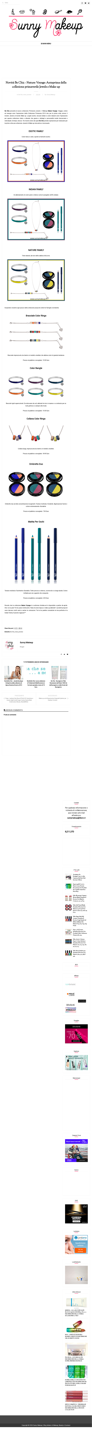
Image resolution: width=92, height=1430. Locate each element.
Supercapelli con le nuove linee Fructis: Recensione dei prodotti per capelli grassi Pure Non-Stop (80, 887)
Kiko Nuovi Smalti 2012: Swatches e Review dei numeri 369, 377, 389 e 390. (79, 953)
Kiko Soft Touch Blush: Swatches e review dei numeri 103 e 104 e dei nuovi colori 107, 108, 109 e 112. (80, 908)
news (24, 94)
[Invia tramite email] (14, 628)
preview (29, 94)
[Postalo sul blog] (16, 628)
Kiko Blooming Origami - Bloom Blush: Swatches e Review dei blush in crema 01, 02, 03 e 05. (80, 898)
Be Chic (20, 94)
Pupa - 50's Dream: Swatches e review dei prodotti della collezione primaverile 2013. (80, 932)
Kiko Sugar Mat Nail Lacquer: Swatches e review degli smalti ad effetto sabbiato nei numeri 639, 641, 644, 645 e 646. (80, 921)
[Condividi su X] (18, 628)
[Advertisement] (36, 65)
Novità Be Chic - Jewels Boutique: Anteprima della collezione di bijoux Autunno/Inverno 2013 (13, 683)
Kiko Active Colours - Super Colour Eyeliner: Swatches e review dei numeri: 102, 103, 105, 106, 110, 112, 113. (80, 942)
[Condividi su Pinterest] (21, 628)
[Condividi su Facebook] (20, 628)
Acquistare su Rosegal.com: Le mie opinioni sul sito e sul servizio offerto (79, 877)
